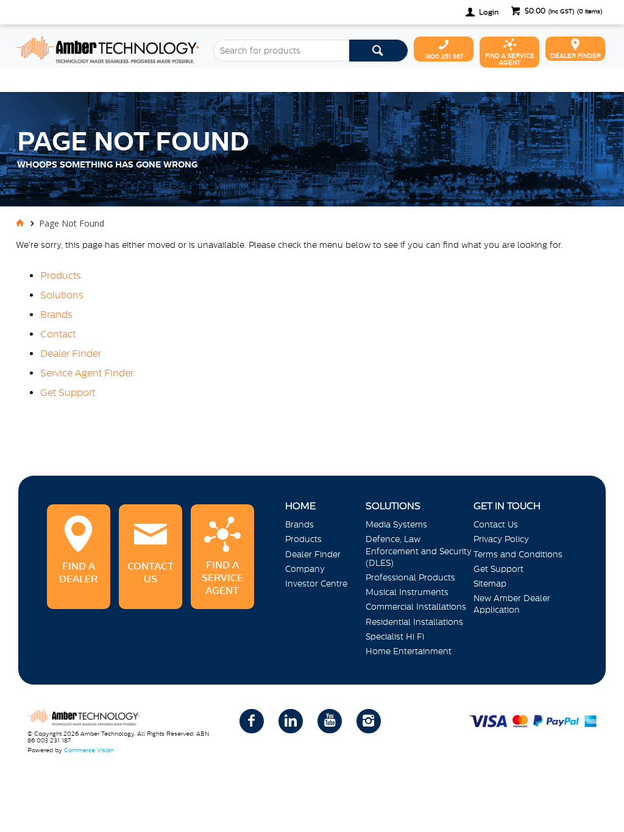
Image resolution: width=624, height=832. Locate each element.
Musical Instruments (407, 592)
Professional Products (410, 577)
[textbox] (281, 51)
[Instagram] (368, 721)
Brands (56, 314)
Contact (58, 333)
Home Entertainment (409, 651)
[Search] (378, 51)
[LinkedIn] (290, 721)
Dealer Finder (70, 353)
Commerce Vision (89, 750)
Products (60, 275)
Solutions (61, 294)
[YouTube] (329, 721)
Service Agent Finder (86, 372)
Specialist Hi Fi (395, 636)
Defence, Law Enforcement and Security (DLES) (419, 550)
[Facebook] (251, 721)
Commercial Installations (416, 607)
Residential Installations (414, 622)
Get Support (67, 392)
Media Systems (396, 524)
